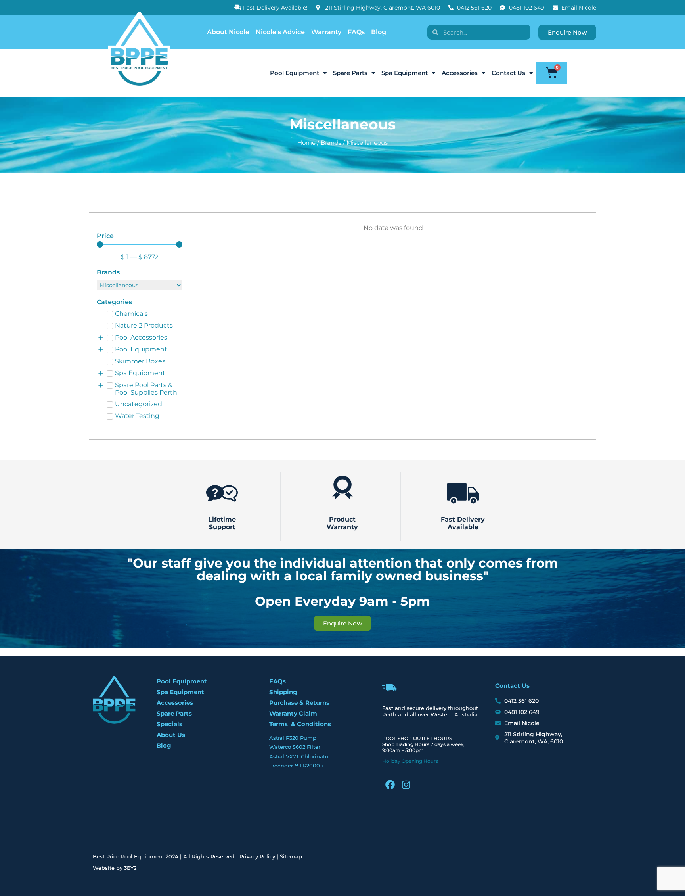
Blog (378, 32)
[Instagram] (406, 784)
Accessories (460, 73)
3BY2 (130, 868)
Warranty (326, 32)
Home (306, 142)
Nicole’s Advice (280, 32)
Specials (169, 724)
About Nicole (228, 32)
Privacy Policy (257, 856)
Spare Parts (350, 73)
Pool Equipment (294, 73)
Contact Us (508, 73)
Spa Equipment (404, 73)
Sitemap (291, 856)
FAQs (356, 32)
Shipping (283, 692)
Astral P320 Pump (292, 738)
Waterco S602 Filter (294, 747)
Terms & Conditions (300, 724)
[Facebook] (390, 784)
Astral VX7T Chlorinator (299, 756)
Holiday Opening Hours (410, 761)
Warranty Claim (293, 713)
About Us (171, 735)
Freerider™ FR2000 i (296, 765)
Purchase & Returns (299, 702)
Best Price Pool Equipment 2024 (135, 856)
